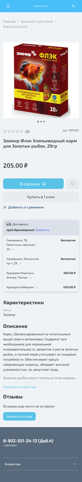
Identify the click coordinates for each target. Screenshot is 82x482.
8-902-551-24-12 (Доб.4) (28, 440)
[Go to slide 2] (41, 121)
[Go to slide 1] (38, 121)
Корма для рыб (15, 26)
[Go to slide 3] (44, 121)
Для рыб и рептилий (37, 21)
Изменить (42, 230)
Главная (9, 21)
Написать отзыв (19, 416)
